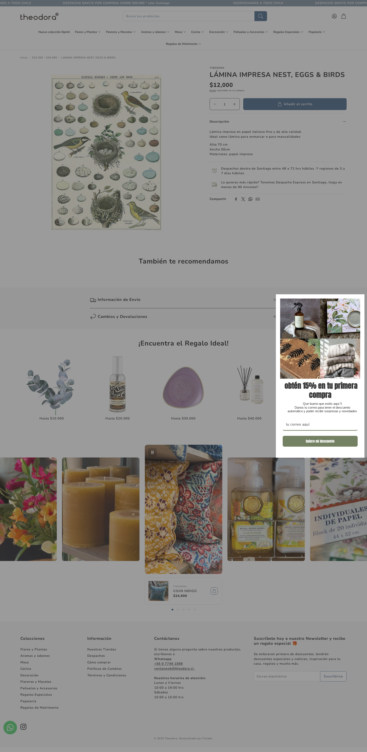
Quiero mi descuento (320, 441)
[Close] (359, 299)
